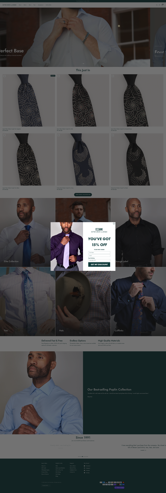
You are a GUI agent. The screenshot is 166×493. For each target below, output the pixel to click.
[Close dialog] (114, 223)
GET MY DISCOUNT (99, 264)
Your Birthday (91, 258)
